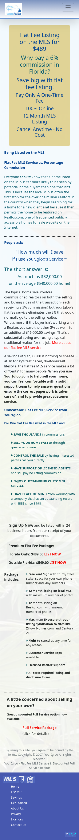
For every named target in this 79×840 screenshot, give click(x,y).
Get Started (19, 803)
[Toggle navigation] (68, 7)
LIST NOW (52, 554)
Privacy (16, 814)
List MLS (17, 792)
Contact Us (18, 825)
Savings (16, 797)
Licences (17, 819)
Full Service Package (39, 727)
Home (15, 786)
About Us (17, 808)
